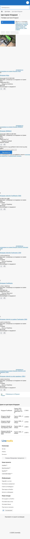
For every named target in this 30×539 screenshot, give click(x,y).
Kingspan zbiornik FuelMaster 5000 (10, 195)
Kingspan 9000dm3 (5, 131)
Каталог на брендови (7, 492)
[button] (27, 2)
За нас (3, 448)
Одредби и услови (7, 481)
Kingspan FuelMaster (6, 283)
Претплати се (6, 152)
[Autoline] (2, 11)
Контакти (4, 454)
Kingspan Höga (4, 75)
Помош (4, 451)
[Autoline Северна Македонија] (10, 2)
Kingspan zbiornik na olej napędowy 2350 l (12, 376)
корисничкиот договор (15, 156)
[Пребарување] (27, 7)
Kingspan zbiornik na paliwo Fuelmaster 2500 (13, 319)
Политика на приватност (8, 483)
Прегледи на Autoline (7, 489)
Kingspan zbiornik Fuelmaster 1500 (10, 253)
